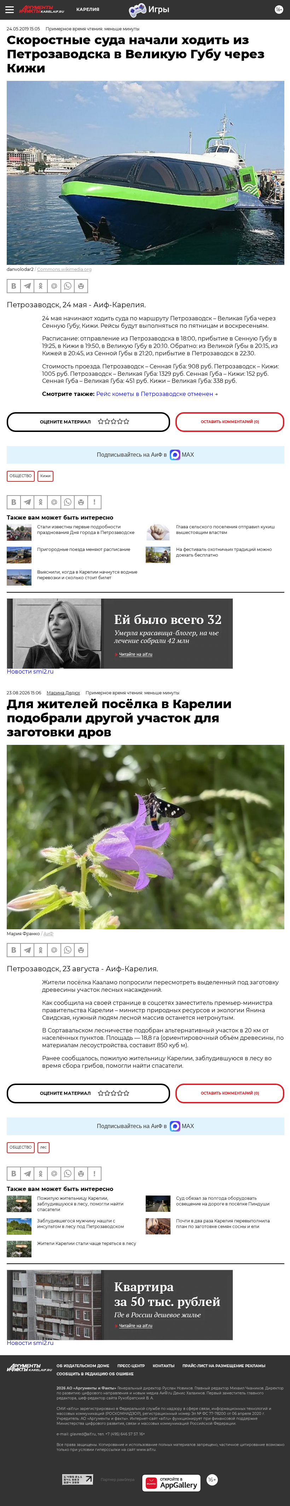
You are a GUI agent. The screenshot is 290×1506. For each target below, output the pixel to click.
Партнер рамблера (117, 1479)
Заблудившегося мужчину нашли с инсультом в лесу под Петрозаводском (80, 1223)
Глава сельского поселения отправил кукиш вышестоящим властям (225, 529)
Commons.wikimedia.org (64, 269)
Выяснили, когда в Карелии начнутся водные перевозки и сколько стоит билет (87, 574)
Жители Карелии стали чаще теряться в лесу (86, 1243)
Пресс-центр (131, 1366)
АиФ (48, 933)
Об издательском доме (83, 1366)
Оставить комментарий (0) (230, 422)
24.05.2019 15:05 (23, 28)
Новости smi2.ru (30, 671)
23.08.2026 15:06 (24, 692)
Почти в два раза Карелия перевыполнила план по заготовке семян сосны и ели (223, 1223)
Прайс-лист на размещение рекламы (223, 1366)
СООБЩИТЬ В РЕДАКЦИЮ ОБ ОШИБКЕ (95, 1374)
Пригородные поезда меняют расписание (83, 549)
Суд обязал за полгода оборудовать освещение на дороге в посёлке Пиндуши (222, 1201)
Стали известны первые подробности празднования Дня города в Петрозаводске (85, 529)
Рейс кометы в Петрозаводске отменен (154, 394)
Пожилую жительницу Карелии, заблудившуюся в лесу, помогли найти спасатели (80, 1204)
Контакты (163, 1366)
